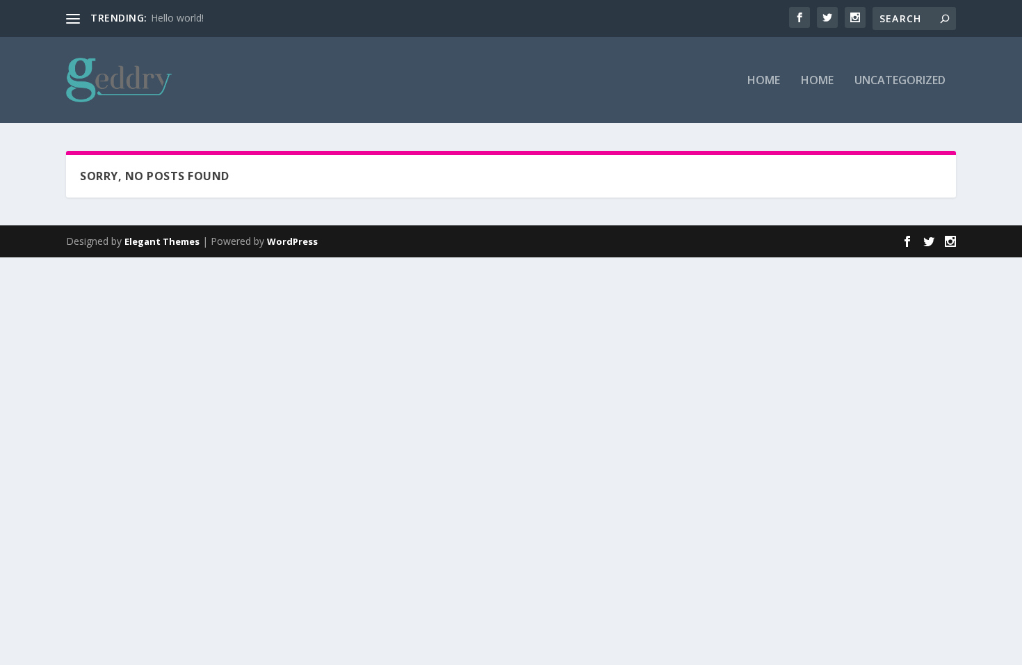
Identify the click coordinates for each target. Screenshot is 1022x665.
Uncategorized (900, 81)
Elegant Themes (162, 241)
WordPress (292, 241)
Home (763, 81)
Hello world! (177, 17)
